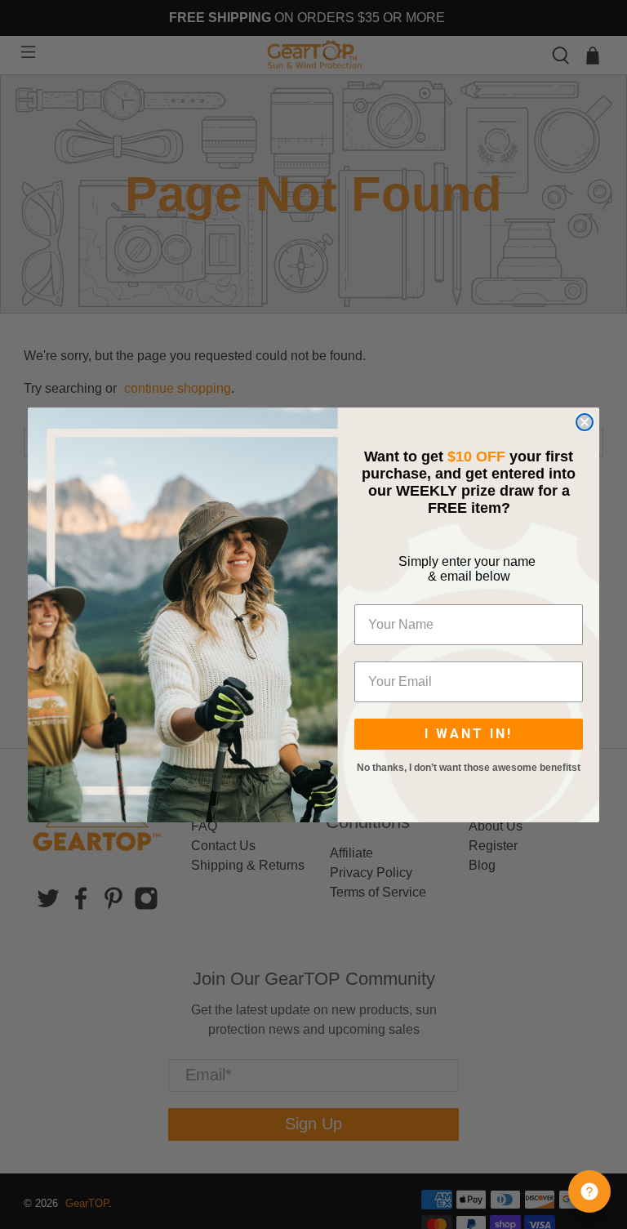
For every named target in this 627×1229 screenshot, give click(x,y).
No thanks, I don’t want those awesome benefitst (468, 767)
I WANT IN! (469, 733)
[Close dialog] (584, 422)
